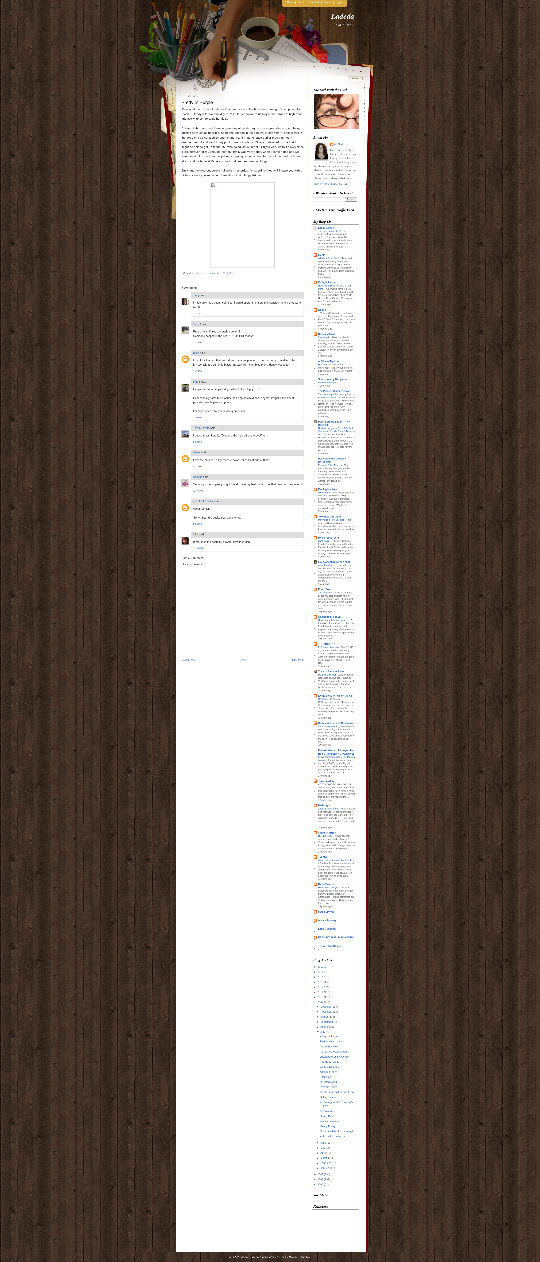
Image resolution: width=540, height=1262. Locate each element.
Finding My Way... (328, 489)
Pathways (324, 805)
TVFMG (322, 856)
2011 (320, 992)
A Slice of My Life (328, 361)
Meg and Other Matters (330, 465)
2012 (320, 987)
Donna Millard (326, 334)
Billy (195, 534)
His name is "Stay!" (328, 887)
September (327, 1021)
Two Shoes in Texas (330, 516)
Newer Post (188, 660)
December (326, 1006)
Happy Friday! (328, 1126)
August (324, 1027)
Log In (339, 2)
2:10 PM (197, 417)
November (326, 1011)
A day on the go (329, 1036)
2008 (320, 1174)
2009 (320, 1002)
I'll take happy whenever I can (337, 1092)
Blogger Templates (262, 1256)
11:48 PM (198, 490)
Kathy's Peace (327, 282)
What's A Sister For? (328, 258)
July (323, 1032)
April (323, 1152)
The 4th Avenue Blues (331, 671)
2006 (320, 1184)
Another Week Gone (329, 808)
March (324, 1158)
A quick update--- (327, 565)
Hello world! (324, 364)
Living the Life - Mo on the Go (335, 695)
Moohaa (197, 476)
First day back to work (332, 1041)
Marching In (324, 337)
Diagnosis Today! (327, 674)
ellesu (196, 452)
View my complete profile (330, 184)
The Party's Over (329, 1046)
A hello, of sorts (328, 1071)
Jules (196, 352)
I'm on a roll (326, 1111)
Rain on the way (326, 382)
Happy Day (326, 1116)
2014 (320, 977)
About (301, 2)
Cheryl (339, 144)
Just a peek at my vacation (335, 1056)
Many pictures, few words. (335, 1051)
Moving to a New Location (331, 520)
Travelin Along (326, 781)
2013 (320, 982)
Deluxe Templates (300, 1256)
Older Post (297, 660)
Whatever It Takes (328, 492)
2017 (320, 966)
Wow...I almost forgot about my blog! (336, 860)
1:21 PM (197, 342)
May (323, 1147)
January (325, 1168)
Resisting (323, 699)
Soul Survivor (326, 911)
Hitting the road (329, 1097)
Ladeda (342, 16)
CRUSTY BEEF (327, 832)
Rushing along (328, 1082)
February (325, 1163)
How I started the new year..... (333, 620)
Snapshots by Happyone (332, 379)
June (323, 1142)
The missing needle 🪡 (330, 231)
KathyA (197, 324)
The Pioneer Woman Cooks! (334, 391)
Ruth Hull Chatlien (204, 501)
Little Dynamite (327, 928)
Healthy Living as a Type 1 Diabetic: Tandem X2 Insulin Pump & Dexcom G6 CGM (336, 431)
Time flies (325, 1077)
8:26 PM (197, 524)
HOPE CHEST (326, 836)
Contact (327, 2)
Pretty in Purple (329, 1087)
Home (290, 2)
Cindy (196, 295)
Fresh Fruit (324, 589)
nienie (321, 255)
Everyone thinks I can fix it (334, 562)
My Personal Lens (329, 537)
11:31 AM (197, 313)
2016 (320, 971)
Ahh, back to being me (333, 1136)
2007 (320, 1179)
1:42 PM (197, 371)
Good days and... (329, 1066)
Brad (195, 381)
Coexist (322, 309)
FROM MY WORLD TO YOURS (336, 937)
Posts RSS (313, 2)
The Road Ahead (329, 1061)
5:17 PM (197, 466)
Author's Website (327, 726)
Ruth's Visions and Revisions (335, 723)
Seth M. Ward (201, 428)
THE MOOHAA (326, 644)
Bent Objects (326, 884)
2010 (320, 997)
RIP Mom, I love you (328, 647)
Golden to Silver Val (329, 616)
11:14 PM (198, 548)
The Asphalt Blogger (330, 946)
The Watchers (325, 592)
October (325, 1016)
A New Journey (327, 920)
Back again (324, 541)
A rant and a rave (329, 1121)
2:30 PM (197, 442)
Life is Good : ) (326, 227)
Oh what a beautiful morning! (336, 1131)
